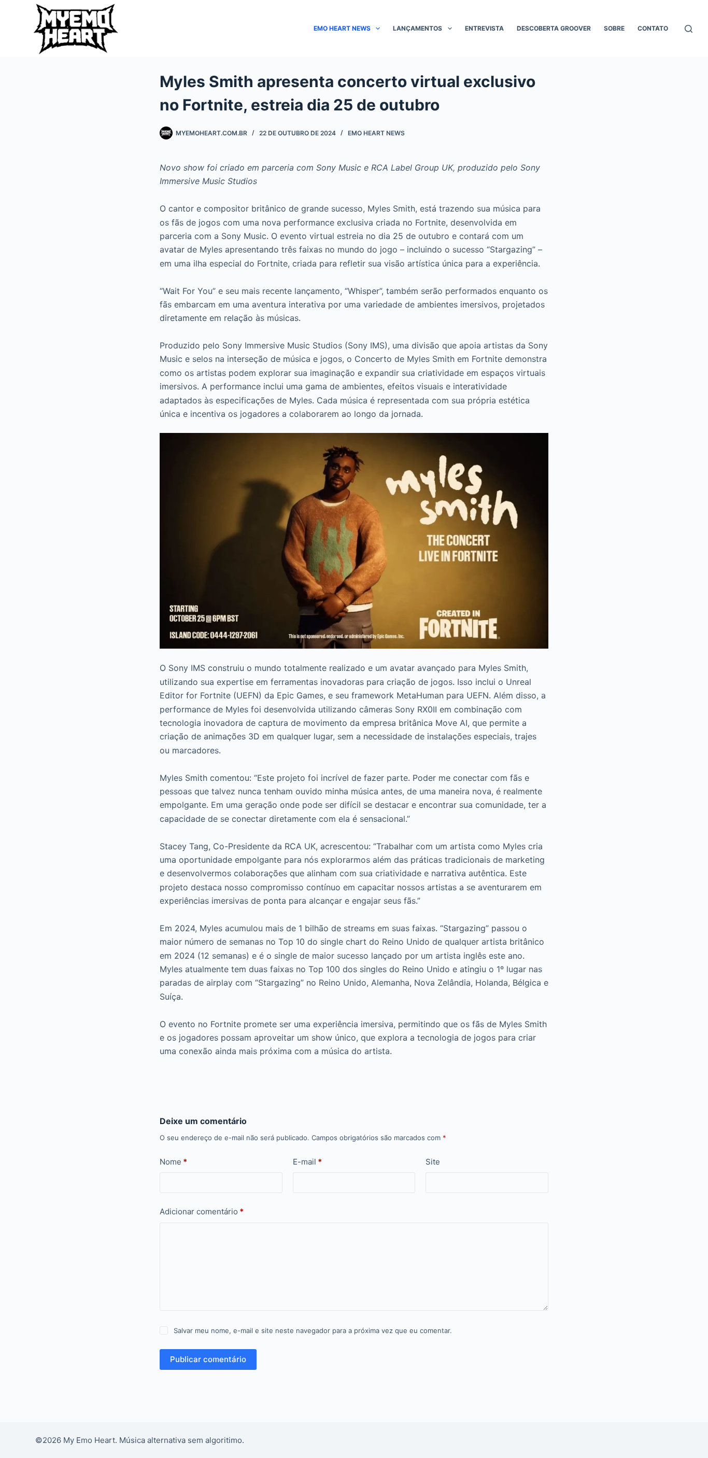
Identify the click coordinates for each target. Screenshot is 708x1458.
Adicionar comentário (202, 1211)
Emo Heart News (342, 28)
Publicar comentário (208, 1359)
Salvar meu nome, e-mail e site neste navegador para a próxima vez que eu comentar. (313, 1330)
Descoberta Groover (554, 28)
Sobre (614, 28)
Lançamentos (417, 28)
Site (433, 1162)
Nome (173, 1162)
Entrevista (484, 28)
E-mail (307, 1162)
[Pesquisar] (688, 29)
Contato (653, 28)
